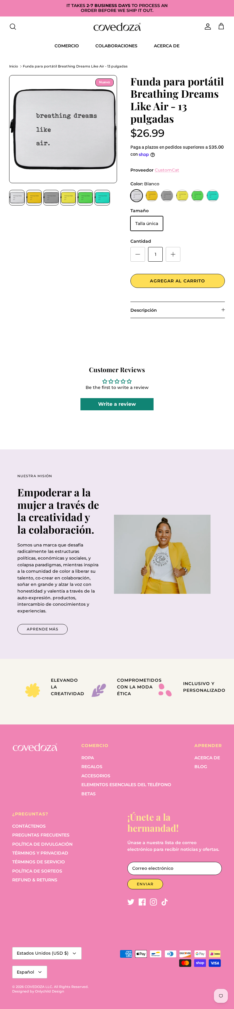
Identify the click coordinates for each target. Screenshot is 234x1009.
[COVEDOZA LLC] (117, 27)
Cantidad (140, 241)
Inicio (13, 66)
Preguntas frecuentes (40, 835)
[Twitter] (130, 902)
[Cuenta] (206, 26)
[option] (63, 129)
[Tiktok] (164, 902)
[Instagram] (153, 902)
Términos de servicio (38, 862)
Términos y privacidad (40, 853)
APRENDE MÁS (42, 629)
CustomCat (167, 170)
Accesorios (95, 776)
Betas (88, 794)
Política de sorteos (37, 871)
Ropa (87, 757)
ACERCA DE (166, 46)
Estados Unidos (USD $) (43, 953)
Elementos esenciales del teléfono (126, 784)
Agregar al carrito (177, 281)
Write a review (117, 404)
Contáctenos (29, 826)
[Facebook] (142, 902)
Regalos (91, 766)
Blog (200, 766)
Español (25, 972)
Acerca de (207, 757)
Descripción (143, 310)
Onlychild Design (49, 991)
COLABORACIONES (116, 46)
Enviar (145, 884)
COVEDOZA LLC (38, 987)
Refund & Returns (34, 880)
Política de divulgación (42, 844)
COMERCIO (67, 46)
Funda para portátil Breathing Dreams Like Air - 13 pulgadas (75, 66)
